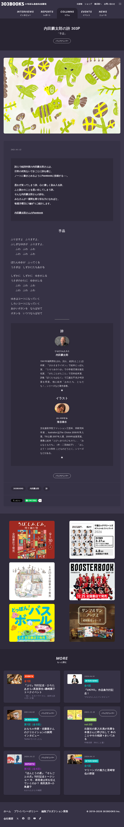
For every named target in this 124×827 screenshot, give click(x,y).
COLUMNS (90, 719)
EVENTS (29, 676)
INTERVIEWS (91, 681)
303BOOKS (18, 488)
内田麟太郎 (34, 488)
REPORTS (29, 764)
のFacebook (29, 212)
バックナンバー (62, 41)
